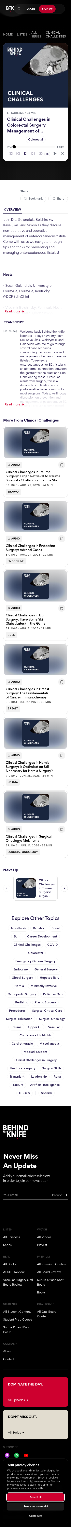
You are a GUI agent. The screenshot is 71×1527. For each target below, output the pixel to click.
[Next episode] (64, 888)
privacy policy (15, 1484)
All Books (9, 1264)
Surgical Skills (51, 1068)
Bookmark (35, 198)
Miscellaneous (49, 1043)
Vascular (54, 1027)
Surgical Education (19, 1019)
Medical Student (35, 1052)
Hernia (13, 782)
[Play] (25, 153)
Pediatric (21, 1002)
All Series (36, 34)
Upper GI (34, 1027)
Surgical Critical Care (47, 1010)
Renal (58, 1076)
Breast (13, 708)
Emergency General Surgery (35, 961)
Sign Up (47, 8)
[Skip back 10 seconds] (18, 153)
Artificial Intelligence (45, 1085)
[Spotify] (17, 1455)
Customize (35, 1516)
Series (7, 1245)
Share (60, 198)
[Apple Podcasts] (7, 1455)
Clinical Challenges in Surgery (35, 1060)
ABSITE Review (13, 1272)
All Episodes (11, 1237)
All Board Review (49, 1272)
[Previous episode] (6, 888)
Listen (22, 34)
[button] (35, 461)
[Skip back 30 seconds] (10, 153)
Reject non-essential (35, 1506)
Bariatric (39, 928)
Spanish (46, 1093)
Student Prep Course (17, 1319)
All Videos (44, 1237)
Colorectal (35, 139)
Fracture (17, 1085)
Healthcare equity (23, 1068)
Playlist (42, 1245)
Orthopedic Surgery (22, 994)
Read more (12, 311)
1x (47, 153)
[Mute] (54, 153)
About (7, 1351)
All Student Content (17, 1311)
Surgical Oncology (23, 852)
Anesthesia (18, 928)
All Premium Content (52, 1264)
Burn (11, 635)
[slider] (34, 147)
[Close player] (62, 153)
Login (31, 8)
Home (8, 34)
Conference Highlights (36, 1035)
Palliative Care (53, 994)
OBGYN (24, 1093)
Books (41, 1292)
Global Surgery (22, 977)
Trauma (13, 491)
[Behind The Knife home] (10, 9)
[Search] (19, 9)
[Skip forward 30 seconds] (40, 153)
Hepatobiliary (49, 977)
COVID (52, 945)
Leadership (39, 1076)
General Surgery (46, 969)
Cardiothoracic (22, 1043)
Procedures (17, 1010)
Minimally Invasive (44, 986)
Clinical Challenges (56, 34)
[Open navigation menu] (60, 9)
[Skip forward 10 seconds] (33, 153)
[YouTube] (26, 1455)
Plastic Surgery (45, 1002)
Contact (8, 1359)
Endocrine (16, 561)
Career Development (42, 936)
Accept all (35, 1497)
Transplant (17, 1076)
